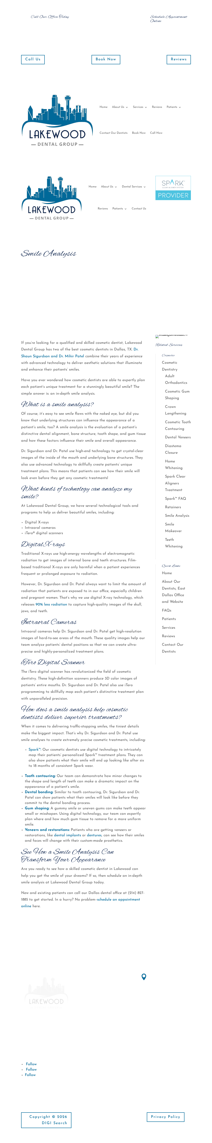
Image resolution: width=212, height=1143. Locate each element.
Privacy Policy (165, 1117)
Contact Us (139, 208)
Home (103, 107)
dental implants (67, 835)
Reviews (179, 59)
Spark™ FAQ (175, 499)
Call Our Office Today (50, 17)
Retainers (173, 507)
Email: (96, 1067)
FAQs (166, 611)
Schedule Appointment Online (168, 19)
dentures (94, 835)
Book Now (106, 59)
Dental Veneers (178, 437)
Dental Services (132, 186)
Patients (172, 107)
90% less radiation (50, 605)
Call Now (156, 133)
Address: (158, 975)
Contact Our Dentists (114, 133)
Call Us (33, 59)
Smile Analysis (177, 516)
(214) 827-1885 (161, 1014)
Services (138, 107)
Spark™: (35, 750)
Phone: (156, 1006)
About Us (118, 107)
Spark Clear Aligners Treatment (175, 483)
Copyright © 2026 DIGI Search (48, 1120)
